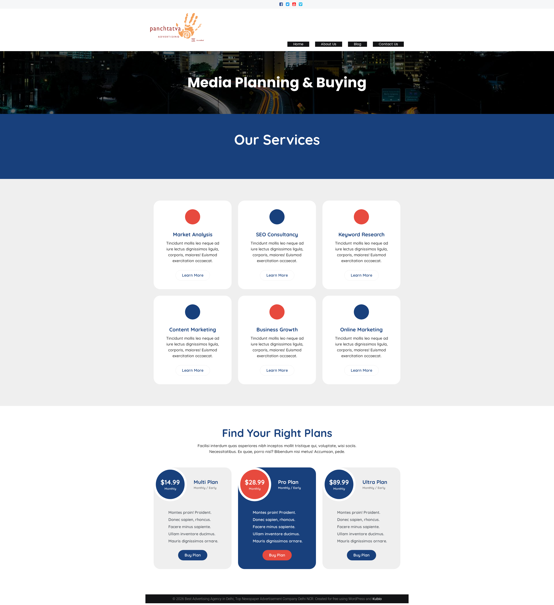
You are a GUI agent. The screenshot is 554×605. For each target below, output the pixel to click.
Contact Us (388, 44)
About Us (328, 44)
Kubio (377, 598)
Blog (357, 44)
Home (298, 44)
